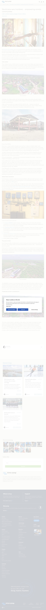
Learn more (8, 306)
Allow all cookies (11, 309)
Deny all (23, 309)
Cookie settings (34, 309)
